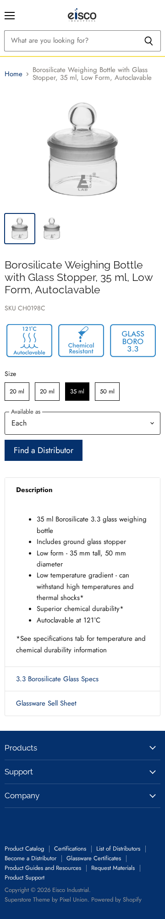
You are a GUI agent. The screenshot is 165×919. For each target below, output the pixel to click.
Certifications (70, 848)
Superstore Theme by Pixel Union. (47, 899)
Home (13, 74)
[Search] (149, 40)
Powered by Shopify (116, 899)
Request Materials (113, 867)
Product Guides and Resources (43, 867)
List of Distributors (118, 848)
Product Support (24, 877)
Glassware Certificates (93, 858)
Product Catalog (24, 848)
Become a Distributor (30, 858)
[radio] (17, 391)
